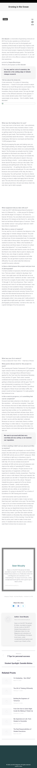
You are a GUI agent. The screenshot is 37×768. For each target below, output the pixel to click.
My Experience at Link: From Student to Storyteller (22, 720)
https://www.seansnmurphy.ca (22, 619)
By (18, 596)
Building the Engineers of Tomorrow (21, 700)
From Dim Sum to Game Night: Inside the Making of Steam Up (23, 710)
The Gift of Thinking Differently (23, 688)
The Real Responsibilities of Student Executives (22, 730)
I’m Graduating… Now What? (22, 678)
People (5, 19)
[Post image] (7, 681)
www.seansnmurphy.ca (11, 585)
